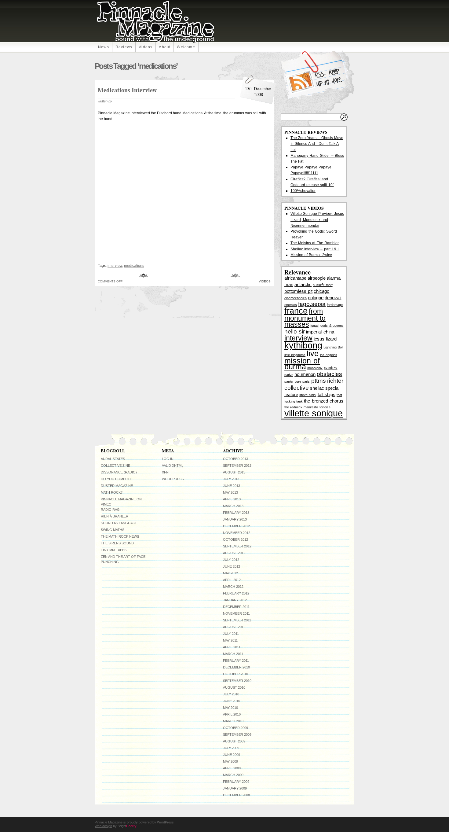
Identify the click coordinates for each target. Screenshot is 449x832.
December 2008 (236, 795)
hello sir (294, 331)
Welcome (186, 47)
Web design (103, 826)
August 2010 (234, 687)
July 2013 (231, 479)
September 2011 (237, 620)
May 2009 (230, 761)
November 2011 (236, 613)
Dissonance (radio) (119, 472)
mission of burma (302, 363)
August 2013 (234, 472)
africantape (295, 278)
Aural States (113, 459)
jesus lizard (325, 338)
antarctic (303, 284)
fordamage (335, 305)
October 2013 (235, 459)
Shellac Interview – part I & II (314, 249)
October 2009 (235, 728)
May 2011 (230, 640)
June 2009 (231, 755)
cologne (315, 297)
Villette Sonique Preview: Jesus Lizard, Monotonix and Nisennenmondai (317, 219)
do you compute (116, 479)
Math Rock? (111, 492)
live (313, 353)
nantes (330, 367)
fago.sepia (312, 303)
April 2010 (232, 714)
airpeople (317, 278)
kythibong (303, 345)
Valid (172, 465)
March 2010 (233, 721)
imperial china (320, 331)
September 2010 (237, 681)
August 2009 (234, 741)
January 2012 (235, 600)
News (103, 47)
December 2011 (236, 607)
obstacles (329, 373)
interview (115, 265)
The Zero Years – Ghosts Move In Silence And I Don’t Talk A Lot (316, 144)
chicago (321, 291)
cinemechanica (295, 298)
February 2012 (236, 593)
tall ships (326, 394)
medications (134, 265)
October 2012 (235, 539)
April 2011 (231, 647)
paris (306, 381)
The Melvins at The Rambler (314, 243)
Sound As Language (119, 523)
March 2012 (233, 586)
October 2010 (235, 674)
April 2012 (232, 580)
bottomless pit (298, 291)
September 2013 (237, 465)
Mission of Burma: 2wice (311, 255)
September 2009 (237, 734)
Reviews (123, 47)
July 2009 (231, 748)
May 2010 (230, 707)
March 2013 (233, 506)
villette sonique (313, 413)
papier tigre (292, 381)
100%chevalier (303, 191)
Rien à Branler (114, 516)
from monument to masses (305, 317)
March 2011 (233, 654)
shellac (317, 388)
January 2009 (235, 788)
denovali (333, 297)
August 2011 (234, 627)
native (288, 375)
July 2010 (231, 694)
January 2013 (235, 519)
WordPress (173, 479)
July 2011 (231, 633)
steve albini (307, 395)
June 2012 (231, 566)
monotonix (315, 368)
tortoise (324, 407)
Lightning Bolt (333, 347)
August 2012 (234, 553)
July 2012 (231, 559)
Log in (167, 459)
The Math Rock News (120, 536)
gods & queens (331, 325)
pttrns (318, 380)
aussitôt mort (322, 285)
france (296, 310)
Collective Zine (115, 465)
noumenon (305, 374)
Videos (145, 47)
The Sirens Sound (117, 543)
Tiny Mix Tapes (113, 550)
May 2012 (230, 573)
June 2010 (231, 701)
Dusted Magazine (117, 486)
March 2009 (233, 775)
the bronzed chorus (323, 400)
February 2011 (236, 660)
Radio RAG (110, 509)
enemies (290, 305)
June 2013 (231, 486)
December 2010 (236, 667)
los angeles (328, 355)
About (164, 47)
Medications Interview (127, 90)
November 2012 (236, 533)
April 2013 (232, 499)
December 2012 (236, 526)
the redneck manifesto (301, 407)
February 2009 (236, 781)
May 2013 (230, 492)
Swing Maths (112, 530)
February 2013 (236, 512)
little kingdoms (294, 355)
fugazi (314, 325)
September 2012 (237, 546)
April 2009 (232, 768)
